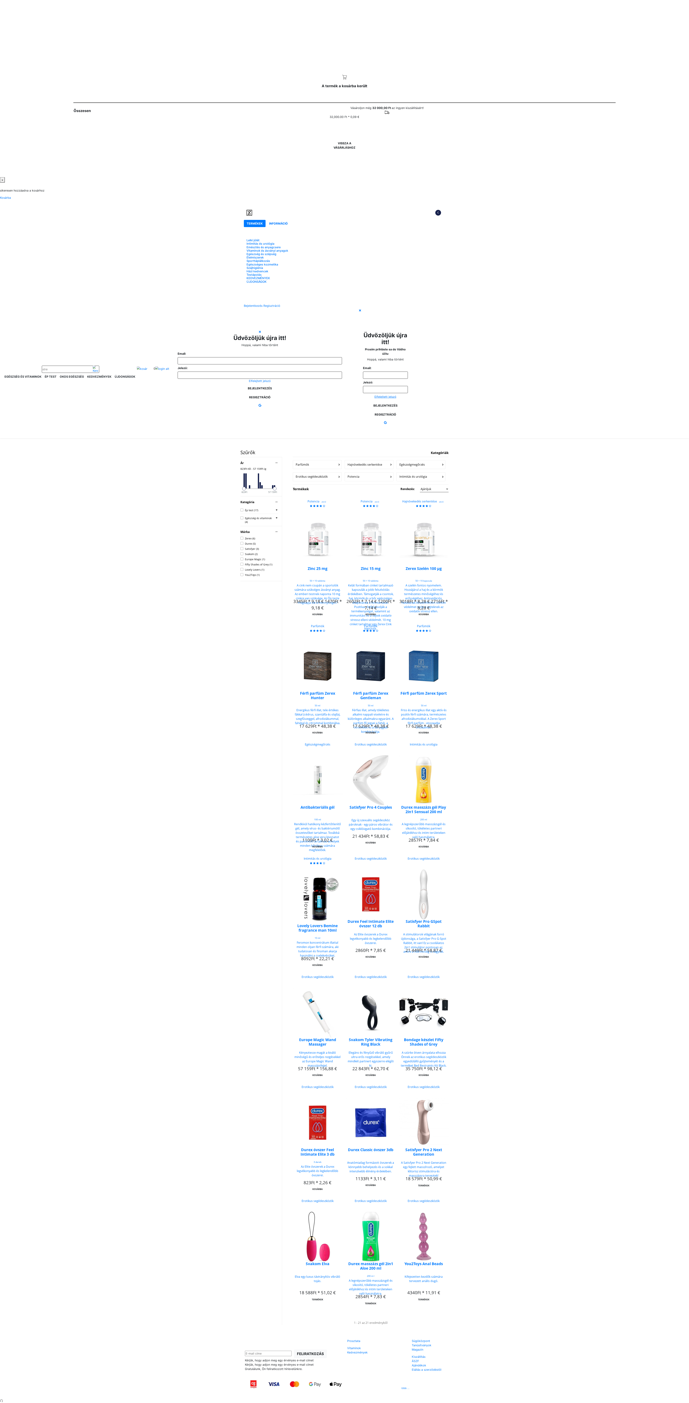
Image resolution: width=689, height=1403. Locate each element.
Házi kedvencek (257, 271)
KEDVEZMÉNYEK (258, 278)
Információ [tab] (278, 223)
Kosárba (343, 130)
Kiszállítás (418, 1356)
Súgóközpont (421, 1341)
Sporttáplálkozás (258, 261)
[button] (424, 488)
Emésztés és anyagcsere (264, 247)
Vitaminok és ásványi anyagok (267, 250)
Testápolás (254, 274)
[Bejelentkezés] (162, 368)
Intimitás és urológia (260, 243)
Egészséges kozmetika (262, 264)
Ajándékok (419, 1365)
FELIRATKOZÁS (310, 1354)
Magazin (417, 1349)
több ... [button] (405, 1388)
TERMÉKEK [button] (423, 1185)
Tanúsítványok (421, 1345)
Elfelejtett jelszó (260, 381)
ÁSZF (415, 1361)
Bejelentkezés (260, 388)
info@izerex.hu (371, 1388)
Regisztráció (260, 397)
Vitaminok (354, 1348)
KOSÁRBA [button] (317, 614)
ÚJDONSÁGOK (257, 281)
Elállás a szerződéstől (426, 1369)
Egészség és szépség (261, 254)
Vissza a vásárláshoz (344, 145)
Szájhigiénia (255, 268)
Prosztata (353, 1341)
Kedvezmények (357, 1352)
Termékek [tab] (255, 223)
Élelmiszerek (255, 257)
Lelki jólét (253, 240)
